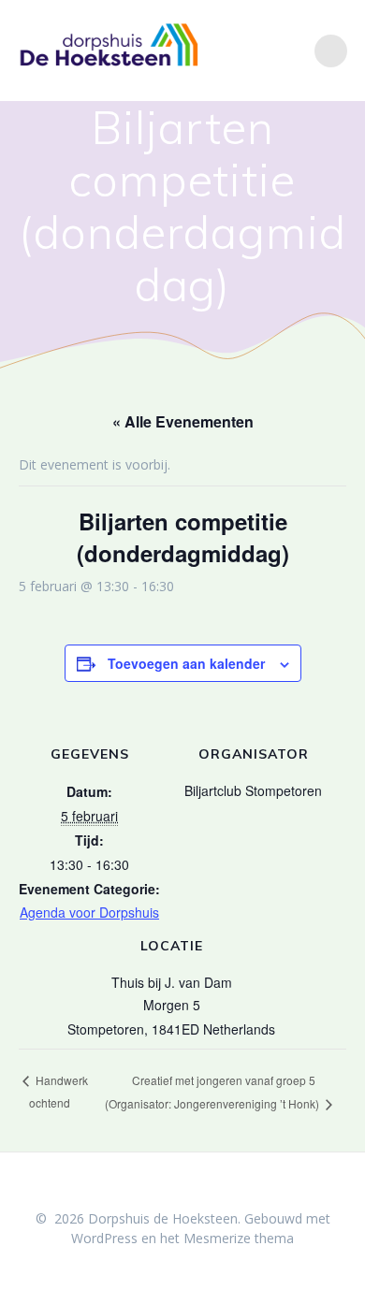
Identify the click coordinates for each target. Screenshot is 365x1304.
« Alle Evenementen (183, 421)
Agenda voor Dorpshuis (89, 912)
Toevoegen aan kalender (186, 663)
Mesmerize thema (238, 1238)
